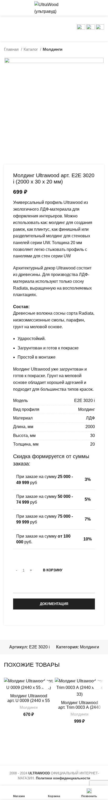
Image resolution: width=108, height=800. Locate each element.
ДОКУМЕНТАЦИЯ (54, 604)
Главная (12, 49)
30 (92, 435)
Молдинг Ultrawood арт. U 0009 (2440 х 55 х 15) (28, 700)
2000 (90, 426)
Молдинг (86, 409)
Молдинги (52, 49)
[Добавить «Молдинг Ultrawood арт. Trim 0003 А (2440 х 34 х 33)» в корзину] (96, 684)
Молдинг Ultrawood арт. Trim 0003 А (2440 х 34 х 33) (79, 707)
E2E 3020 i (84, 400)
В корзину (52, 570)
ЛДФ (90, 418)
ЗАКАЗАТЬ (54, 588)
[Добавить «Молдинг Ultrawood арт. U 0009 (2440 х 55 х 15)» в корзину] (46, 684)
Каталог (31, 49)
